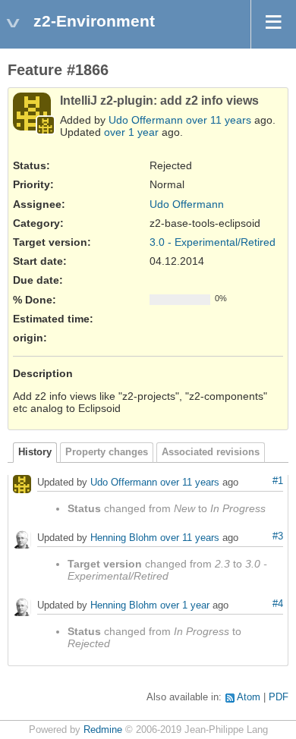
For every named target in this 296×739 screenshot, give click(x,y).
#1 (277, 481)
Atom (248, 697)
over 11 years (218, 120)
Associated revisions (211, 452)
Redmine (102, 730)
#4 (277, 604)
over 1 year (131, 132)
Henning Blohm (123, 538)
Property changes (106, 452)
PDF (278, 697)
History (35, 452)
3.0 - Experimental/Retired (213, 242)
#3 (277, 536)
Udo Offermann (146, 120)
